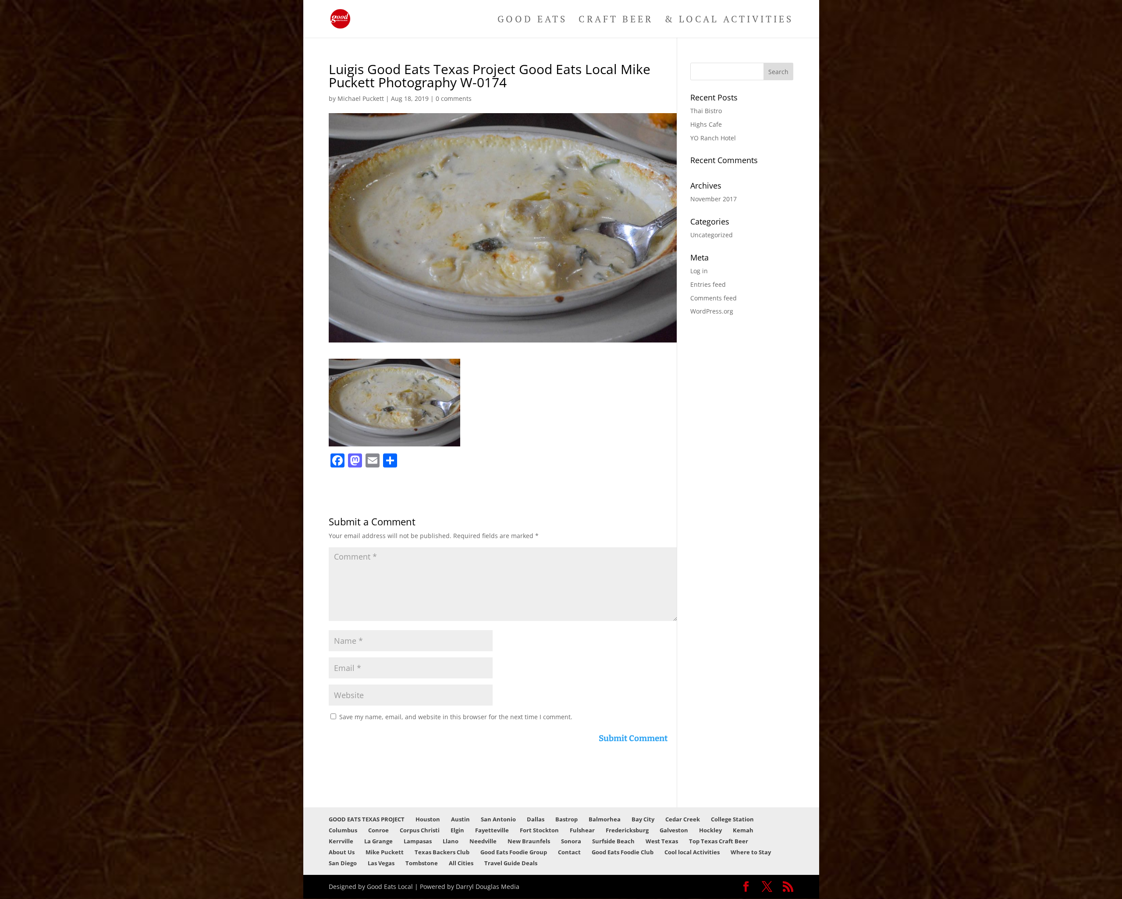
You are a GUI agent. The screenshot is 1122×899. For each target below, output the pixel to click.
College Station (732, 819)
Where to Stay (751, 852)
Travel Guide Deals (510, 863)
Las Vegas (381, 863)
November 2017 (713, 199)
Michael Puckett (360, 98)
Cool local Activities (692, 852)
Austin (460, 819)
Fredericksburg (627, 830)
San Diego (343, 863)
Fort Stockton (539, 830)
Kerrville (341, 841)
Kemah (743, 830)
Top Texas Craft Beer (718, 841)
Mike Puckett (385, 852)
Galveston (674, 830)
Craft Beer (616, 20)
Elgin (457, 830)
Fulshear (582, 830)
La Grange (378, 841)
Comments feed (713, 298)
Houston (427, 819)
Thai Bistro (706, 111)
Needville (483, 841)
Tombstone (421, 863)
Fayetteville (492, 830)
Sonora (571, 841)
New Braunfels (529, 841)
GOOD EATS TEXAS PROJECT (367, 819)
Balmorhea (605, 819)
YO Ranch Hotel (713, 138)
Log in (699, 271)
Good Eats (532, 20)
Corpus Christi (420, 830)
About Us (342, 852)
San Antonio (498, 819)
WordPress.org (711, 311)
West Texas (662, 841)
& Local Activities (728, 20)
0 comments (454, 98)
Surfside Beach (613, 841)
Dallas (535, 819)
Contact (569, 852)
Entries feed (708, 284)
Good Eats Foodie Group (513, 852)
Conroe (378, 830)
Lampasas (418, 841)
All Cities (461, 863)
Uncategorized (711, 235)
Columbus (343, 830)
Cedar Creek (682, 819)
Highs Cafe (706, 124)
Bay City (643, 819)
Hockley (710, 830)
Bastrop (566, 819)
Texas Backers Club (442, 852)
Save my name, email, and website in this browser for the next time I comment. (455, 717)
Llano (450, 841)
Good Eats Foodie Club (622, 852)
